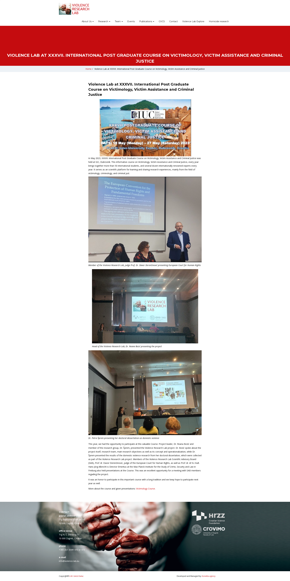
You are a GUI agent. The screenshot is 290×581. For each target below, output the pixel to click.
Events (131, 21)
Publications (146, 21)
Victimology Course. (145, 488)
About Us (87, 21)
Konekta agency (208, 576)
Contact (173, 21)
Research (103, 21)
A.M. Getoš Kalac (76, 576)
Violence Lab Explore (193, 21)
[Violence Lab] (74, 9)
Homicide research (219, 21)
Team (118, 21)
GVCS (162, 21)
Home (88, 68)
